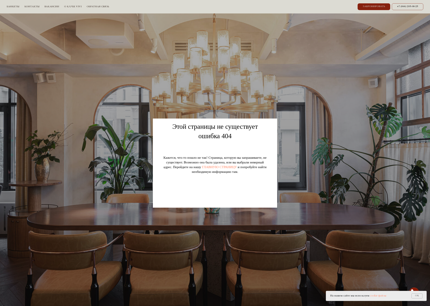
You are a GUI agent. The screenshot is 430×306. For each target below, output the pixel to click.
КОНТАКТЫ (31, 7)
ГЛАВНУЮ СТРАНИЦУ (219, 167)
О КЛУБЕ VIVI (73, 7)
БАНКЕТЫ (13, 7)
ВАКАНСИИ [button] (52, 7)
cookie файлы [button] (378, 296)
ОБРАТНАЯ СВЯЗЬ (98, 7)
